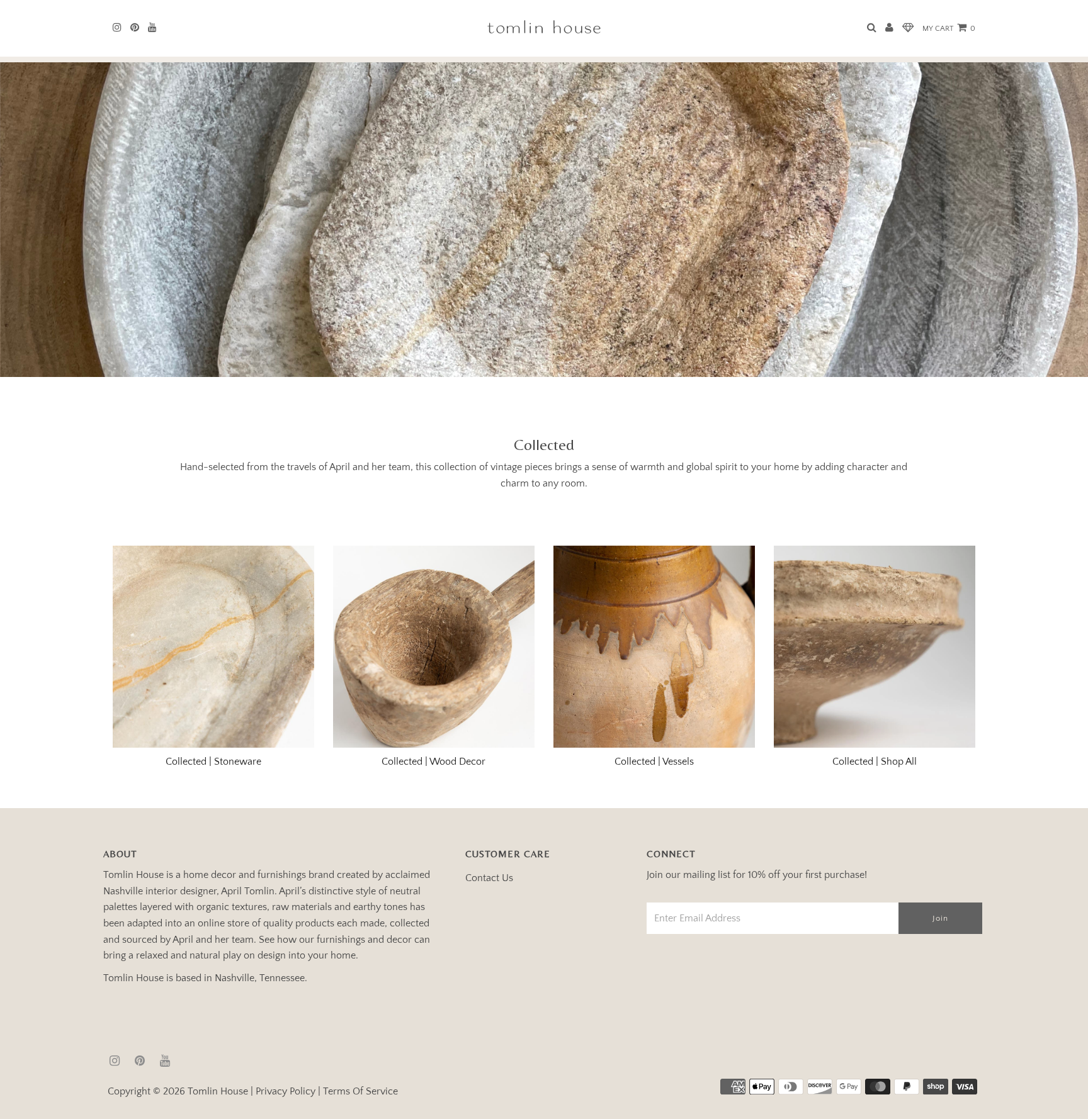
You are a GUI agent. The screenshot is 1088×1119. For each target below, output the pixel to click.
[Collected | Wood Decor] (434, 647)
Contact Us (489, 878)
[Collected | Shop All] (875, 647)
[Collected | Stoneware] (214, 647)
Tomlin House (218, 1091)
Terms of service (360, 1091)
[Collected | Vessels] (654, 647)
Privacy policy (285, 1091)
